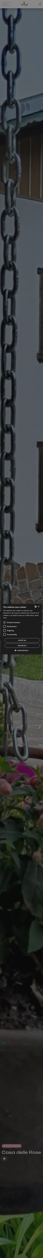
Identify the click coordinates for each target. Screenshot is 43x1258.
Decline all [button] (22, 645)
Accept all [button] (22, 640)
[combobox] (36, 607)
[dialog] (21, 629)
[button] (21, 650)
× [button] (38, 606)
